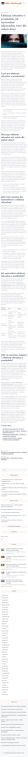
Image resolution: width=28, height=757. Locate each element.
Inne (2, 539)
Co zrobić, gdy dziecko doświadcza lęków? (10, 512)
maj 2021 (4, 656)
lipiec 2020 (4, 680)
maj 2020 (4, 685)
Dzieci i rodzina (5, 12)
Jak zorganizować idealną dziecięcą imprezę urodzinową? (13, 706)
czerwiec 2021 (5, 654)
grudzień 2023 (5, 612)
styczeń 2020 (5, 694)
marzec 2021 (5, 661)
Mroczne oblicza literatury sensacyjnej (10, 491)
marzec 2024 (5, 607)
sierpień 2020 (5, 678)
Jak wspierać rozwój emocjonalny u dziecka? (11, 735)
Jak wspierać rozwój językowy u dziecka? (10, 742)
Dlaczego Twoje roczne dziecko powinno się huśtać (12, 724)
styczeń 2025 (5, 600)
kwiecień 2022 (5, 630)
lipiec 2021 (4, 652)
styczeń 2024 (5, 609)
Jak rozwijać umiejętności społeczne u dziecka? (11, 509)
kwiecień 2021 (5, 659)
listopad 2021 (5, 642)
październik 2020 (5, 673)
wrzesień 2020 (5, 675)
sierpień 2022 (5, 621)
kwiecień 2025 (5, 597)
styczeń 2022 (5, 638)
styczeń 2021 (5, 666)
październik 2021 (5, 645)
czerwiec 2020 (5, 682)
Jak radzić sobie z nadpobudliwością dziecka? (11, 727)
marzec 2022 (5, 633)
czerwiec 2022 (5, 626)
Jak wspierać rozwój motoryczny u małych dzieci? (12, 709)
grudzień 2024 (5, 602)
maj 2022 (4, 628)
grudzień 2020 (5, 668)
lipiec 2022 (4, 623)
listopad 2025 (5, 595)
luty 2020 (4, 692)
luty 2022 (4, 635)
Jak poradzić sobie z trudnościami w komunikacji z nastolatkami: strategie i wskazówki (14, 581)
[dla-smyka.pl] (11, 3)
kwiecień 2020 (5, 687)
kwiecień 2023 (5, 619)
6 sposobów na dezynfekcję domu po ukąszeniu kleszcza (13, 712)
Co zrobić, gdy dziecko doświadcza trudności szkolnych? (13, 745)
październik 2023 (5, 616)
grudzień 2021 (5, 640)
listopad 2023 (5, 614)
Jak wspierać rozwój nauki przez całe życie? (13, 429)
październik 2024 (5, 604)
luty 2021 (4, 663)
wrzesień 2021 (5, 647)
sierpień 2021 (5, 649)
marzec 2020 (5, 689)
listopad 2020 (5, 671)
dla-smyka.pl (13, 752)
